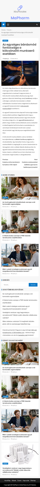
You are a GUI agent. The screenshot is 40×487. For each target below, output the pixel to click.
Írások (5, 40)
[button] (8, 24)
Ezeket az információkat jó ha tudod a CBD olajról (11, 162)
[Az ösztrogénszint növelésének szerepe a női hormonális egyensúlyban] (20, 188)
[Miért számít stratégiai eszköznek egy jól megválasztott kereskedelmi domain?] (20, 255)
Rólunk (14, 480)
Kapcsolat (26, 480)
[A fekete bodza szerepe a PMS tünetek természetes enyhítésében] (20, 221)
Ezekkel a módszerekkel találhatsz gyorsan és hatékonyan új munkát (29, 163)
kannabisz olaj (22, 335)
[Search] (37, 24)
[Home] (4, 24)
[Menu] (8, 24)
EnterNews (23, 485)
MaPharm (20, 18)
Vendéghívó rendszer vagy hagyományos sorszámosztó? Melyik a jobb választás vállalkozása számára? (20, 315)
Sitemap (33, 480)
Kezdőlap (7, 480)
